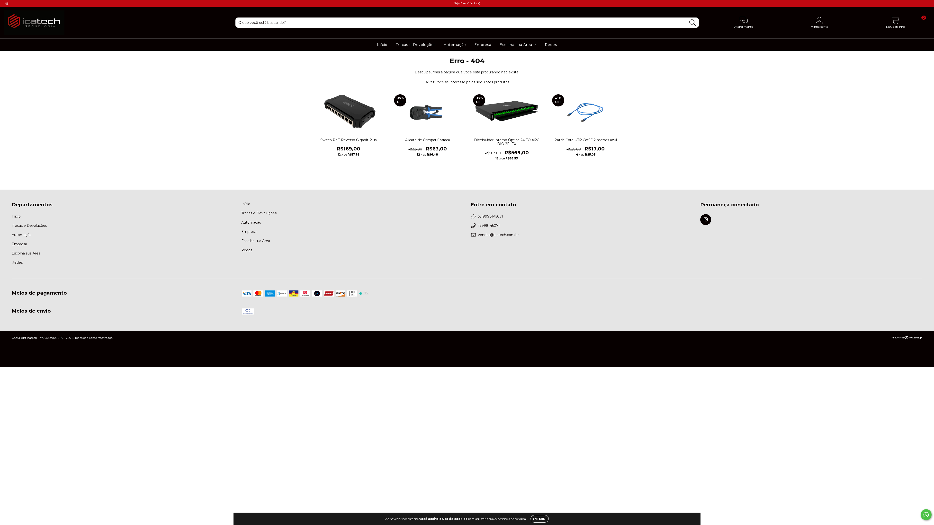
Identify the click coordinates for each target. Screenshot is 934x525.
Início (382, 45)
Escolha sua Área (516, 45)
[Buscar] (692, 22)
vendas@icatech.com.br (498, 235)
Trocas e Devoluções (416, 45)
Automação (455, 45)
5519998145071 (490, 216)
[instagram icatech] (7, 3)
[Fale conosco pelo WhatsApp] (926, 514)
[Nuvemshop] (907, 338)
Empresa (482, 45)
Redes (551, 45)
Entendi (540, 518)
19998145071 (489, 225)
